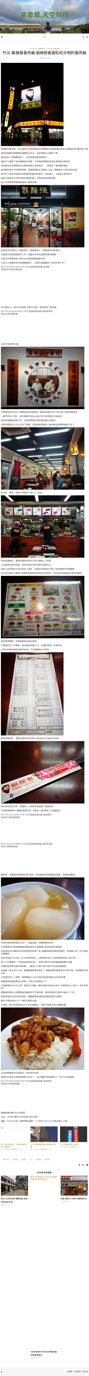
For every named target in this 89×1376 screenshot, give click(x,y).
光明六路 (5, 1159)
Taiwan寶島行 (53, 48)
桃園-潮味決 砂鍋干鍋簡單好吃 (74, 1198)
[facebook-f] (1, 1372)
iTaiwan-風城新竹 (37, 48)
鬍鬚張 (38, 1159)
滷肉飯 (23, 1159)
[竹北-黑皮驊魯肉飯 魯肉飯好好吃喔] (44, 1134)
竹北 (31, 1159)
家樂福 (15, 1159)
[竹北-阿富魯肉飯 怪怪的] (73, 1134)
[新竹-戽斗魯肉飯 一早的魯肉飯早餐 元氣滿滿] (14, 1134)
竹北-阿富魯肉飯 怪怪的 (69, 1144)
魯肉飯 (47, 1159)
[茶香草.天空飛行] (44, 17)
